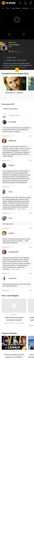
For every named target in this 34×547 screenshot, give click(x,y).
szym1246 (12, 122)
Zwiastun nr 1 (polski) (14, 92)
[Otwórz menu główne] (30, 3)
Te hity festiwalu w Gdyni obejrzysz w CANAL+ (14, 355)
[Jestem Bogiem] (3, 47)
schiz (10, 218)
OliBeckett (12, 141)
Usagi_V (11, 165)
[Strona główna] (3, 8)
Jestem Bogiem (15, 8)
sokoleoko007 (13, 252)
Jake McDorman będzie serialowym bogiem (14, 318)
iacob (10, 192)
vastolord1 (12, 278)
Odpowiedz (5, 136)
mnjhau (11, 233)
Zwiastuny (25, 8)
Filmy (7, 8)
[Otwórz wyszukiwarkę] (20, 3)
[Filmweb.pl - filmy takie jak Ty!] (8, 3)
